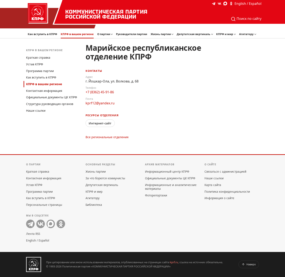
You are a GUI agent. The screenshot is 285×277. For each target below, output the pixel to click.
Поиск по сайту (248, 18)
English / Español (248, 3)
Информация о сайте (219, 198)
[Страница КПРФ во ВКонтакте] (219, 3)
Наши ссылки (35, 111)
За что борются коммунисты (105, 178)
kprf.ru (174, 262)
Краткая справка (38, 57)
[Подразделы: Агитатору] (256, 34)
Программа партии (40, 71)
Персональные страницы (44, 205)
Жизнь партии (161, 34)
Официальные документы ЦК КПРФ (51, 97)
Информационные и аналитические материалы (171, 187)
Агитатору (246, 34)
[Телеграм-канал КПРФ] (213, 3)
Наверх (251, 264)
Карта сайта (212, 185)
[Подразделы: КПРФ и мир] (235, 34)
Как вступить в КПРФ (42, 34)
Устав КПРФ (34, 64)
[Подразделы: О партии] (112, 34)
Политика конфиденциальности (227, 192)
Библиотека (94, 205)
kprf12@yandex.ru (100, 103)
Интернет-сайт (100, 123)
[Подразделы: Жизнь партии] (173, 34)
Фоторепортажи (156, 195)
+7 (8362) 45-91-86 (100, 92)
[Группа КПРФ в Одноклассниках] (231, 3)
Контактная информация (44, 91)
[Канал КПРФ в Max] (225, 3)
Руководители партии (131, 34)
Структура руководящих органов (49, 104)
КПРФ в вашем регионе (77, 34)
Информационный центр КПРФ (167, 171)
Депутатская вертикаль (193, 34)
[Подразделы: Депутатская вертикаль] (212, 34)
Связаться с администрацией (225, 171)
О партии (103, 34)
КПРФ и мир (224, 34)
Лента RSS (33, 234)
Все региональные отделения (107, 137)
